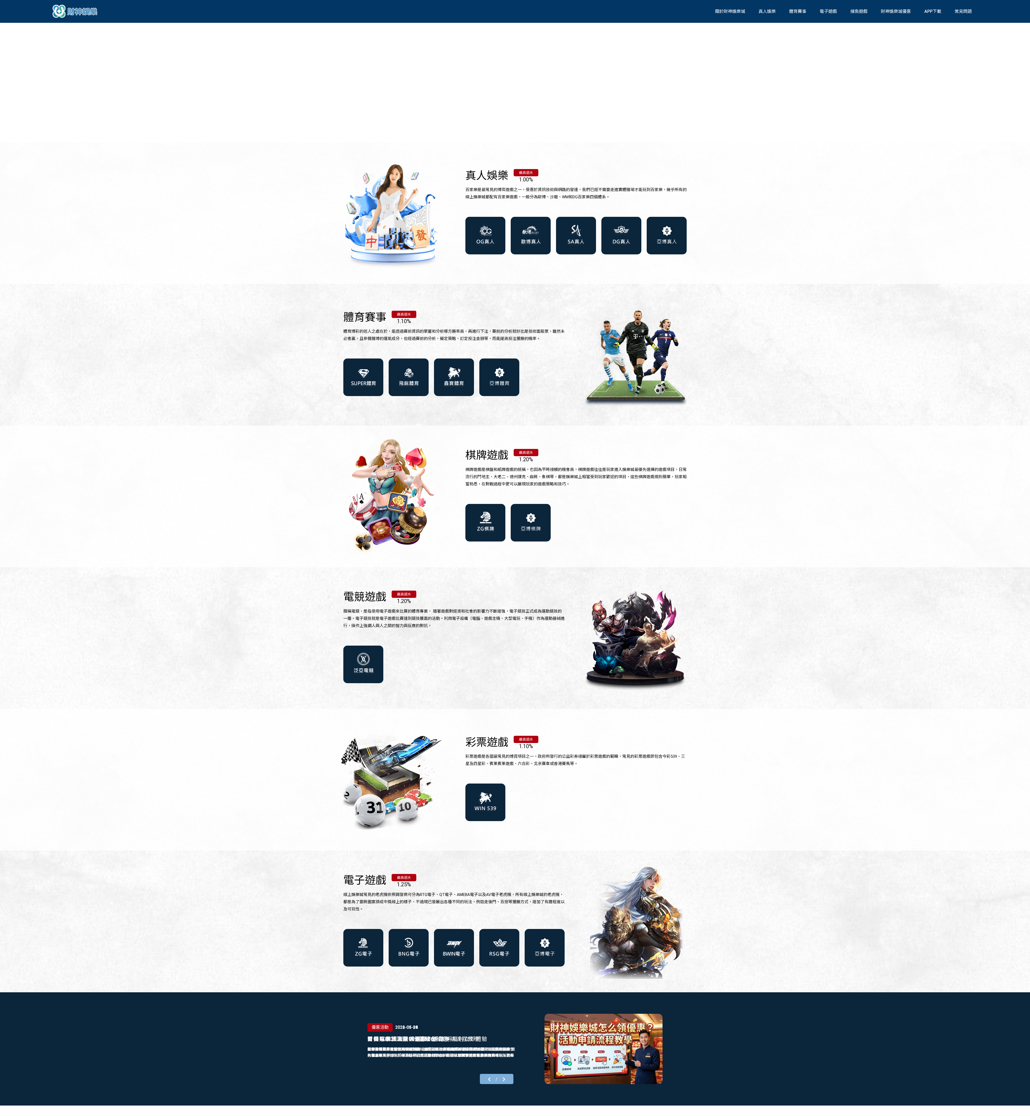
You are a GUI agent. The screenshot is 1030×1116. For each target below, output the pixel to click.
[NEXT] (504, 1078)
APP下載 (932, 11)
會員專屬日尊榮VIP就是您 (402, 1039)
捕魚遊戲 (858, 11)
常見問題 (963, 11)
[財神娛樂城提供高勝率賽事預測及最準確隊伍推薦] (76, 11)
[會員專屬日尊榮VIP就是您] (604, 1049)
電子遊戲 (828, 11)
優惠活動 (380, 1027)
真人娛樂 (767, 11)
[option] (515, 81)
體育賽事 (797, 11)
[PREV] (489, 1078)
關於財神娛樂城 (730, 11)
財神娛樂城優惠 (896, 11)
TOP (1020, 1107)
